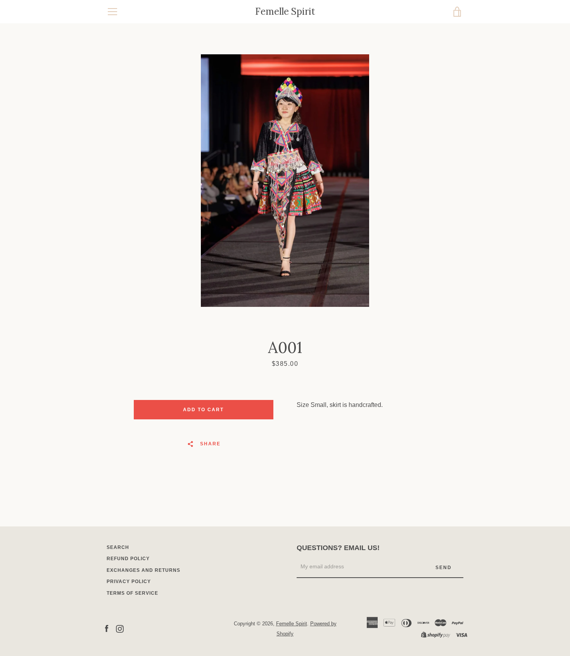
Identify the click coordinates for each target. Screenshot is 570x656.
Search (118, 547)
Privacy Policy (129, 581)
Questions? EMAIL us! (338, 548)
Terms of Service (132, 593)
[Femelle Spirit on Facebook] (107, 628)
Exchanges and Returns (143, 570)
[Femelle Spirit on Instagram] (120, 628)
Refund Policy (128, 558)
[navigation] (112, 11)
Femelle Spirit (285, 11)
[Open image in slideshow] (285, 180)
